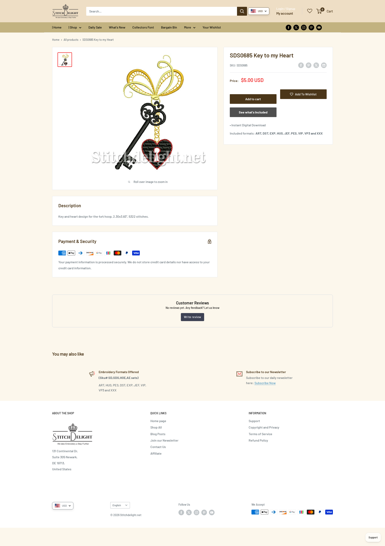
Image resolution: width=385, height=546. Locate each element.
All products (71, 39)
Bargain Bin (169, 27)
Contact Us (158, 447)
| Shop (73, 27)
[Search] (242, 11)
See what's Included (253, 112)
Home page (158, 421)
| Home (57, 27)
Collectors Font (143, 27)
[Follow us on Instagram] (304, 27)
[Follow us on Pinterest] (311, 27)
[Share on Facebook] (301, 65)
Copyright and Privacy (264, 427)
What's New (117, 27)
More (187, 27)
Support (254, 421)
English (116, 505)
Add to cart (253, 99)
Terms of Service (260, 434)
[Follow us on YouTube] (319, 27)
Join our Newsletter (164, 440)
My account (284, 13)
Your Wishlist (212, 27)
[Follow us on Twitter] (296, 27)
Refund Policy (258, 440)
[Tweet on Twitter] (316, 65)
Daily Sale (95, 27)
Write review (192, 317)
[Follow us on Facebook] (288, 27)
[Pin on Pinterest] (308, 65)
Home (56, 39)
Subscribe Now (265, 383)
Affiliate (156, 453)
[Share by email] (324, 65)
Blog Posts (157, 434)
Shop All (156, 427)
